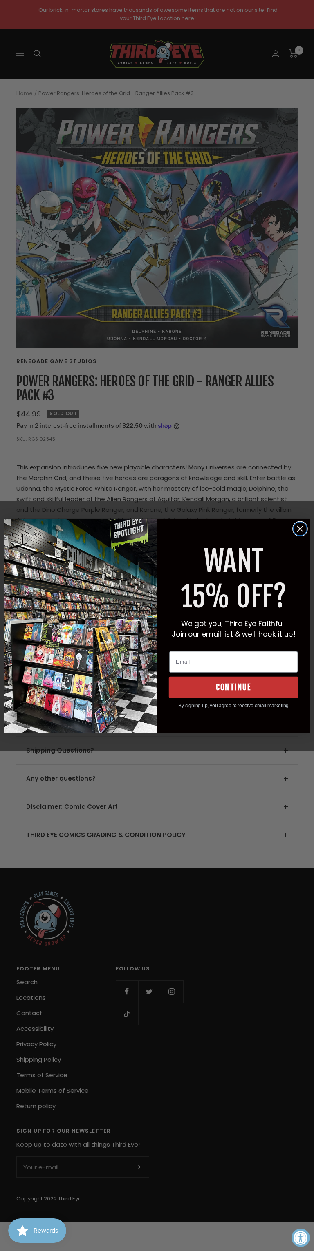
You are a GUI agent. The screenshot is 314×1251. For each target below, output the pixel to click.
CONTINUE (233, 687)
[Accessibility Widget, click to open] (301, 1238)
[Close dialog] (300, 529)
